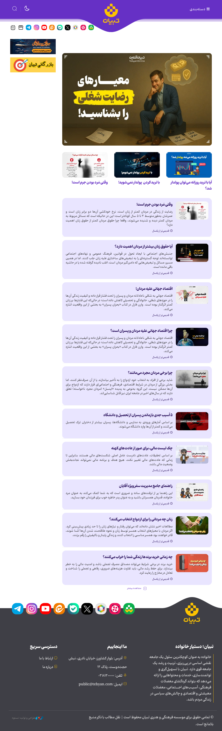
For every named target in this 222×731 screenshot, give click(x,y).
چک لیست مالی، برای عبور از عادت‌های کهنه (142, 448)
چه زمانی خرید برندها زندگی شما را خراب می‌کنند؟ (138, 557)
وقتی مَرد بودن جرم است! (90, 182)
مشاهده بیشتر (134, 588)
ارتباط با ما (46, 658)
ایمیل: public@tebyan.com (100, 684)
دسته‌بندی (198, 9)
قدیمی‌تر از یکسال (160, 231)
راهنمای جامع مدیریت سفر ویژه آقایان (146, 486)
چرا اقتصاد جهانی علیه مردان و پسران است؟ (141, 331)
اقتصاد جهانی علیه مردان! (154, 289)
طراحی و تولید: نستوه (24, 718)
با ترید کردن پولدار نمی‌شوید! (139, 182)
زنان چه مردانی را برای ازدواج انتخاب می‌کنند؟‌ (141, 519)
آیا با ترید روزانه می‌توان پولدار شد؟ (191, 185)
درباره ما (47, 667)
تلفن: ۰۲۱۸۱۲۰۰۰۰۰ (110, 676)
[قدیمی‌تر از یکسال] (137, 99)
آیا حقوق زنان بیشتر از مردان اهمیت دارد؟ (144, 247)
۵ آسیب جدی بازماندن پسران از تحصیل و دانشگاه (138, 415)
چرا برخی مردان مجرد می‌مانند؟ (150, 373)
